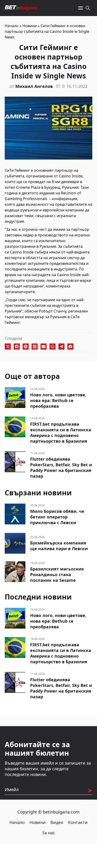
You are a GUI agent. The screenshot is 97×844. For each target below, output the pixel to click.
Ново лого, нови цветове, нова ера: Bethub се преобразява (58, 400)
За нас (48, 832)
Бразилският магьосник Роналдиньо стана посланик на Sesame (57, 574)
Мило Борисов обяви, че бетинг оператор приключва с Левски (57, 516)
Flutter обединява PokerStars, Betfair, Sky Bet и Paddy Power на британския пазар (61, 467)
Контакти (78, 822)
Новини (29, 25)
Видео (56, 822)
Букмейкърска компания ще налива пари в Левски (59, 545)
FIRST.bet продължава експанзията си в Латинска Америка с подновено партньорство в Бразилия (60, 432)
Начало (12, 25)
